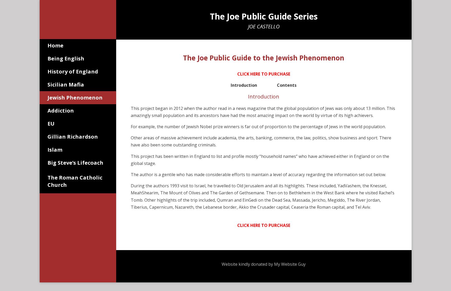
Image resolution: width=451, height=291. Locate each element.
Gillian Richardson (73, 136)
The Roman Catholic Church (75, 181)
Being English (66, 58)
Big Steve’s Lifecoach (75, 162)
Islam (55, 149)
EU (51, 123)
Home (55, 45)
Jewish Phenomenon (75, 97)
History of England (73, 71)
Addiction (61, 110)
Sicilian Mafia (66, 84)
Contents (286, 85)
